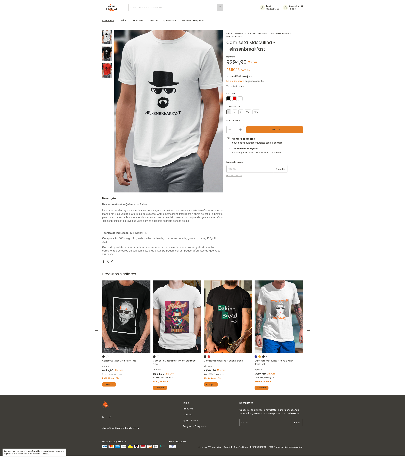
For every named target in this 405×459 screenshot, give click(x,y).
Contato (153, 20)
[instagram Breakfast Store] (103, 417)
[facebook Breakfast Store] (110, 417)
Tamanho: (233, 106)
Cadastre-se (272, 9)
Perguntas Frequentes (193, 20)
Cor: (232, 93)
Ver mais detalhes (235, 86)
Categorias (108, 20)
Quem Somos (169, 20)
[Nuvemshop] (210, 447)
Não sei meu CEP (234, 175)
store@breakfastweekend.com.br (120, 428)
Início (124, 20)
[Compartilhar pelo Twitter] (108, 262)
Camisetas (239, 33)
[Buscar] (220, 7)
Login (269, 6)
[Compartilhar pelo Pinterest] (112, 262)
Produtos (138, 20)
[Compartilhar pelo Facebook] (103, 262)
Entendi (45, 454)
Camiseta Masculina (256, 33)
